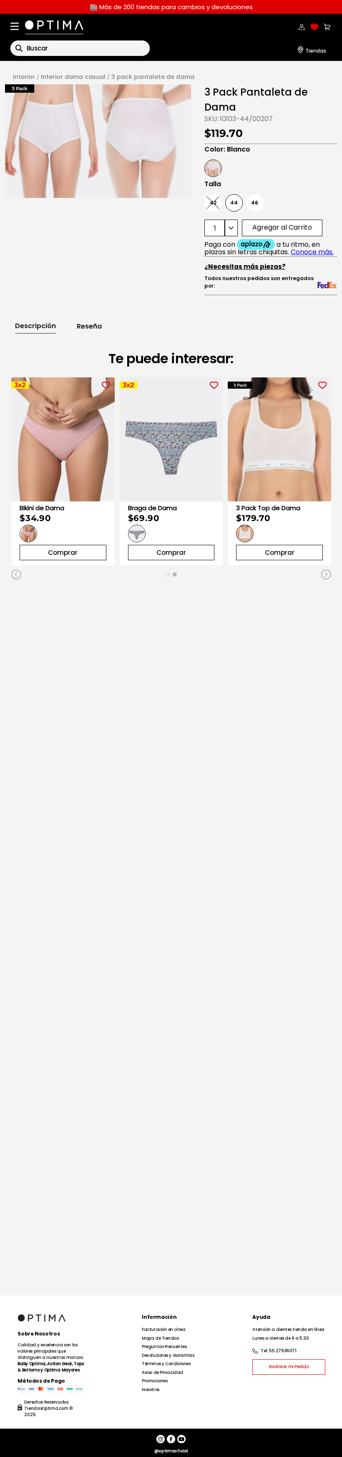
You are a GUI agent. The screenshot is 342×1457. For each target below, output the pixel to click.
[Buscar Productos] (19, 48)
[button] (51, 141)
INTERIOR (24, 77)
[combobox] (80, 48)
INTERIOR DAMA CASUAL (73, 77)
